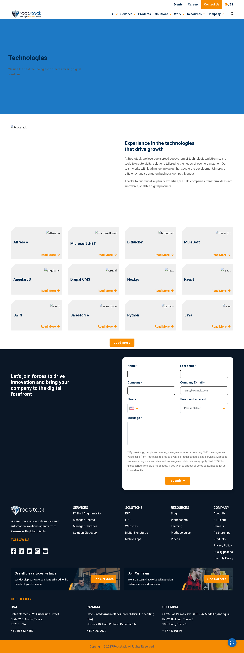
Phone (131, 399)
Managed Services (85, 526)
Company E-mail (192, 382)
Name (132, 366)
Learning (176, 526)
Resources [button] (194, 14)
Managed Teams (84, 520)
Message (134, 418)
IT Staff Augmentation (87, 513)
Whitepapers (179, 520)
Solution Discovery (85, 532)
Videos (175, 539)
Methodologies (181, 532)
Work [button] (177, 14)
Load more (122, 342)
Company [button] (214, 14)
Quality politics (223, 552)
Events (178, 4)
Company (134, 382)
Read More (48, 255)
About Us (220, 513)
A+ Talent (220, 520)
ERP (127, 520)
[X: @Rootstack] (29, 548)
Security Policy (223, 558)
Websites (131, 526)
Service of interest (193, 399)
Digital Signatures (136, 532)
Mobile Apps (133, 539)
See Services (103, 579)
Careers (193, 4)
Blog (174, 513)
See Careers (216, 579)
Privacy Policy (223, 545)
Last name (188, 366)
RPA (127, 513)
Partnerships (222, 532)
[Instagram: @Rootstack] (37, 548)
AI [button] (113, 14)
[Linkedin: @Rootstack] (21, 548)
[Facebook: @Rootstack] (13, 548)
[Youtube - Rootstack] (45, 548)
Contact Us (211, 4)
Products (144, 14)
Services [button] (126, 14)
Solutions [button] (161, 14)
